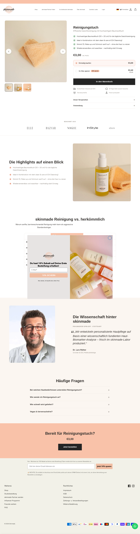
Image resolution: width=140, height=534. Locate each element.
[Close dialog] (110, 238)
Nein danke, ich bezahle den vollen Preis (48, 280)
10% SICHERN (48, 275)
